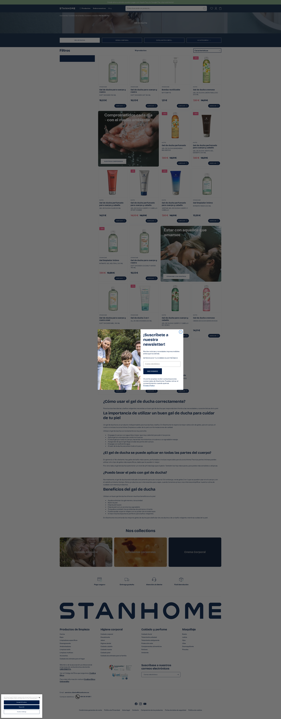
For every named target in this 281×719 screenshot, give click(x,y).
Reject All (21, 707)
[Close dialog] (180, 332)
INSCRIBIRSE (152, 371)
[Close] (39, 697)
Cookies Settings (21, 711)
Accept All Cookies (22, 702)
